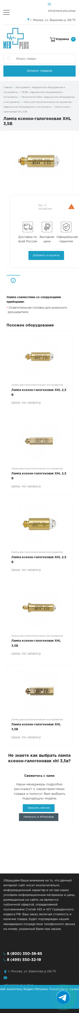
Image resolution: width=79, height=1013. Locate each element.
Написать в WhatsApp (39, 817)
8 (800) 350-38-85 (24, 954)
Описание (20, 280)
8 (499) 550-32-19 (24, 960)
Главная (7, 87)
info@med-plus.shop (62, 11)
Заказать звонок (38, 808)
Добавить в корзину (46, 255)
